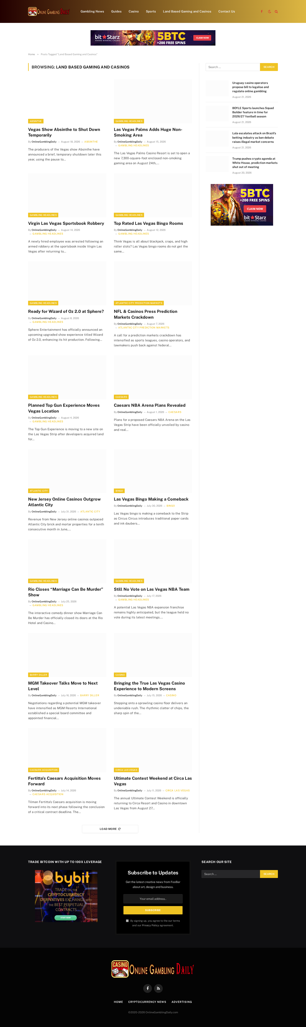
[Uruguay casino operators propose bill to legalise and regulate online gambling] (217, 88)
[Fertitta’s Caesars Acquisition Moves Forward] (67, 750)
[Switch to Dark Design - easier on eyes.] (269, 11)
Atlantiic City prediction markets (139, 303)
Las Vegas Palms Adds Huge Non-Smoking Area (148, 132)
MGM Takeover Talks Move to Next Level (63, 686)
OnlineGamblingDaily (44, 141)
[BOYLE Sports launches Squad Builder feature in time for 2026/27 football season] (217, 113)
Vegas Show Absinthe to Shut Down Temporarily (64, 132)
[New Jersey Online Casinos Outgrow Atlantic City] (67, 471)
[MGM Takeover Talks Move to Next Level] (67, 655)
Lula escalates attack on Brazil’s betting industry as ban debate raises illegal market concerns (254, 137)
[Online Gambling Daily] (49, 11)
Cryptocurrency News (147, 1001)
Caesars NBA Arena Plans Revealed (149, 405)
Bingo (119, 491)
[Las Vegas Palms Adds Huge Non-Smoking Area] (153, 101)
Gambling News (92, 11)
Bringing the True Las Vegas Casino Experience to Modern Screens (149, 686)
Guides (116, 11)
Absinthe (36, 121)
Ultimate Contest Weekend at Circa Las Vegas (153, 781)
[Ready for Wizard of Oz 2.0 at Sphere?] (67, 283)
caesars (121, 397)
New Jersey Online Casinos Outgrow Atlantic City (64, 502)
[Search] (276, 11)
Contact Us (226, 11)
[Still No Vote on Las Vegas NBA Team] (153, 561)
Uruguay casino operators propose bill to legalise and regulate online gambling (250, 87)
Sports (151, 11)
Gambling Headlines (129, 121)
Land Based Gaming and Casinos (187, 11)
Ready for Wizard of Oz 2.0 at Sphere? (66, 311)
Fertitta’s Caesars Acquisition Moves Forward (64, 781)
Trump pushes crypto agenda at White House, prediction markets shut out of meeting (254, 163)
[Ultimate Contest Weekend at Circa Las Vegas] (153, 750)
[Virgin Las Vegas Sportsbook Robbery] (67, 195)
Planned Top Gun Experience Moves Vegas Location (64, 408)
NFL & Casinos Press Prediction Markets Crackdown (145, 314)
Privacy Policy (150, 925)
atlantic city (39, 491)
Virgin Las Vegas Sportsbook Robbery (66, 223)
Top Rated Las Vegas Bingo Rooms (148, 223)
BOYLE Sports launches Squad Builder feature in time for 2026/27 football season (253, 112)
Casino (134, 11)
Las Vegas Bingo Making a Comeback (151, 499)
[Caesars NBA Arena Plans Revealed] (153, 377)
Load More (108, 829)
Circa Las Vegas (126, 770)
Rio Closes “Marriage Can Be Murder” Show (65, 592)
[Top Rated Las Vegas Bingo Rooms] (153, 195)
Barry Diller (38, 675)
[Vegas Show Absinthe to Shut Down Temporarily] (67, 101)
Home (118, 1001)
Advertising (182, 1001)
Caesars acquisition (43, 770)
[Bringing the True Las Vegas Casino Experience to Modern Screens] (153, 655)
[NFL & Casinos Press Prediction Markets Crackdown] (153, 283)
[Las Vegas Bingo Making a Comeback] (153, 471)
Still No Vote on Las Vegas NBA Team (151, 589)
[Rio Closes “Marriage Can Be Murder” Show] (67, 561)
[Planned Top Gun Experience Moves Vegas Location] (67, 377)
